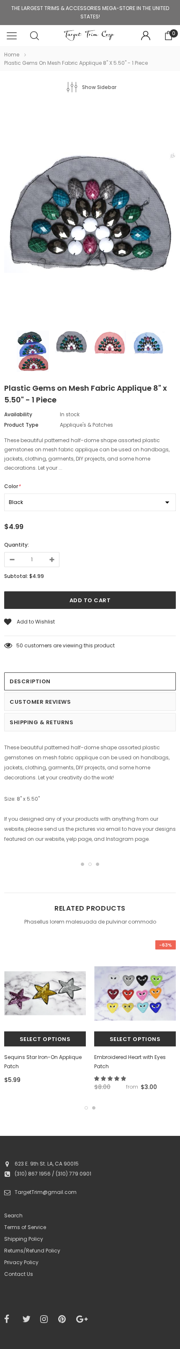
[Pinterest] (64, 1319)
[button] (110, 1078)
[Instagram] (46, 1319)
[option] (90, 214)
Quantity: (16, 544)
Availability (18, 414)
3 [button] (97, 864)
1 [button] (82, 864)
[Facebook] (10, 1319)
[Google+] (82, 1319)
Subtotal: (16, 576)
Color (12, 486)
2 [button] (90, 864)
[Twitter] (28, 1319)
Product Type (21, 424)
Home (11, 54)
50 (19, 645)
